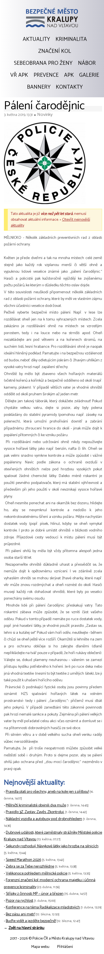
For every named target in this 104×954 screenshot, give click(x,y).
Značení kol (54, 51)
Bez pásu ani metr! (20, 914)
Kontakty (69, 87)
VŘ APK (19, 75)
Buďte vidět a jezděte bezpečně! (31, 921)
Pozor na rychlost (19, 901)
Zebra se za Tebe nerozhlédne (30, 866)
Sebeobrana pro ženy (43, 63)
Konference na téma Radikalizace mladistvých (43, 907)
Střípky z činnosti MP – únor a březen (35, 894)
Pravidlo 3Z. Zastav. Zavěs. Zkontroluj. (35, 812)
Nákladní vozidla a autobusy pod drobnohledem (44, 819)
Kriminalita (71, 39)
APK (69, 75)
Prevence (46, 75)
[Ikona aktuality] (44, 164)
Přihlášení (65, 947)
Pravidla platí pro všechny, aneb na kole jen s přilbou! (47, 792)
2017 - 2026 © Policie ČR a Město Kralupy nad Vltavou (52, 938)
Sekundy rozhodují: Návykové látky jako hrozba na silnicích (52, 846)
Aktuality (36, 39)
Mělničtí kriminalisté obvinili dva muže (36, 805)
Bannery (38, 87)
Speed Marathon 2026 (23, 860)
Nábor (87, 63)
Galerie (89, 75)
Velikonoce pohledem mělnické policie (36, 873)
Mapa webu (40, 947)
